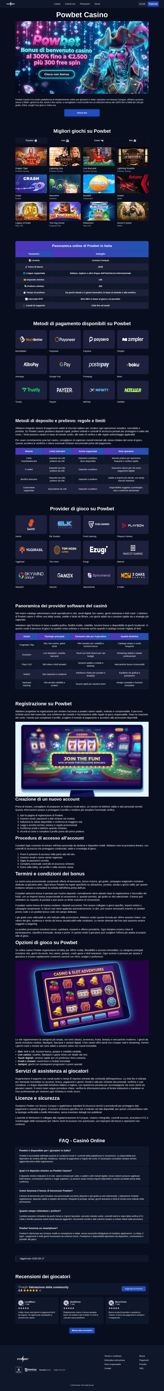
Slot (131, 140)
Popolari (29, 140)
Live (63, 140)
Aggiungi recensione (134, 1289)
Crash (97, 140)
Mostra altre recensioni (82, 1330)
